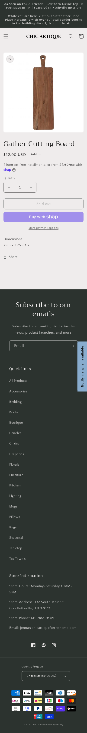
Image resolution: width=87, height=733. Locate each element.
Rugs (12, 527)
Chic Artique (38, 725)
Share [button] (13, 257)
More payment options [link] (43, 227)
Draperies (16, 454)
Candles (15, 433)
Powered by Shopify (53, 725)
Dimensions (13, 239)
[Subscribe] (72, 345)
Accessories (18, 391)
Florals (14, 465)
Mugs (13, 506)
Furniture (16, 475)
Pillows (14, 517)
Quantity (9, 178)
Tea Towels (17, 559)
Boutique (16, 423)
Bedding (15, 402)
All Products (18, 381)
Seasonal (16, 538)
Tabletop (15, 548)
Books (14, 412)
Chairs (14, 443)
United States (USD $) (41, 675)
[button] (6, 36)
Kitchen (15, 485)
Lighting (15, 496)
